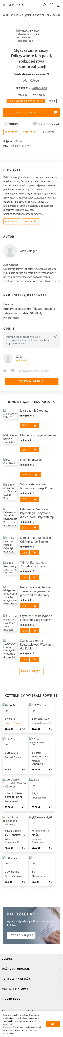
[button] (46, 124)
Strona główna (19, 5)
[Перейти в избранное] (51, 5)
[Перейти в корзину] (58, 5)
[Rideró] (4, 5)
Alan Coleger (31, 80)
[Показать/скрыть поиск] (44, 5)
